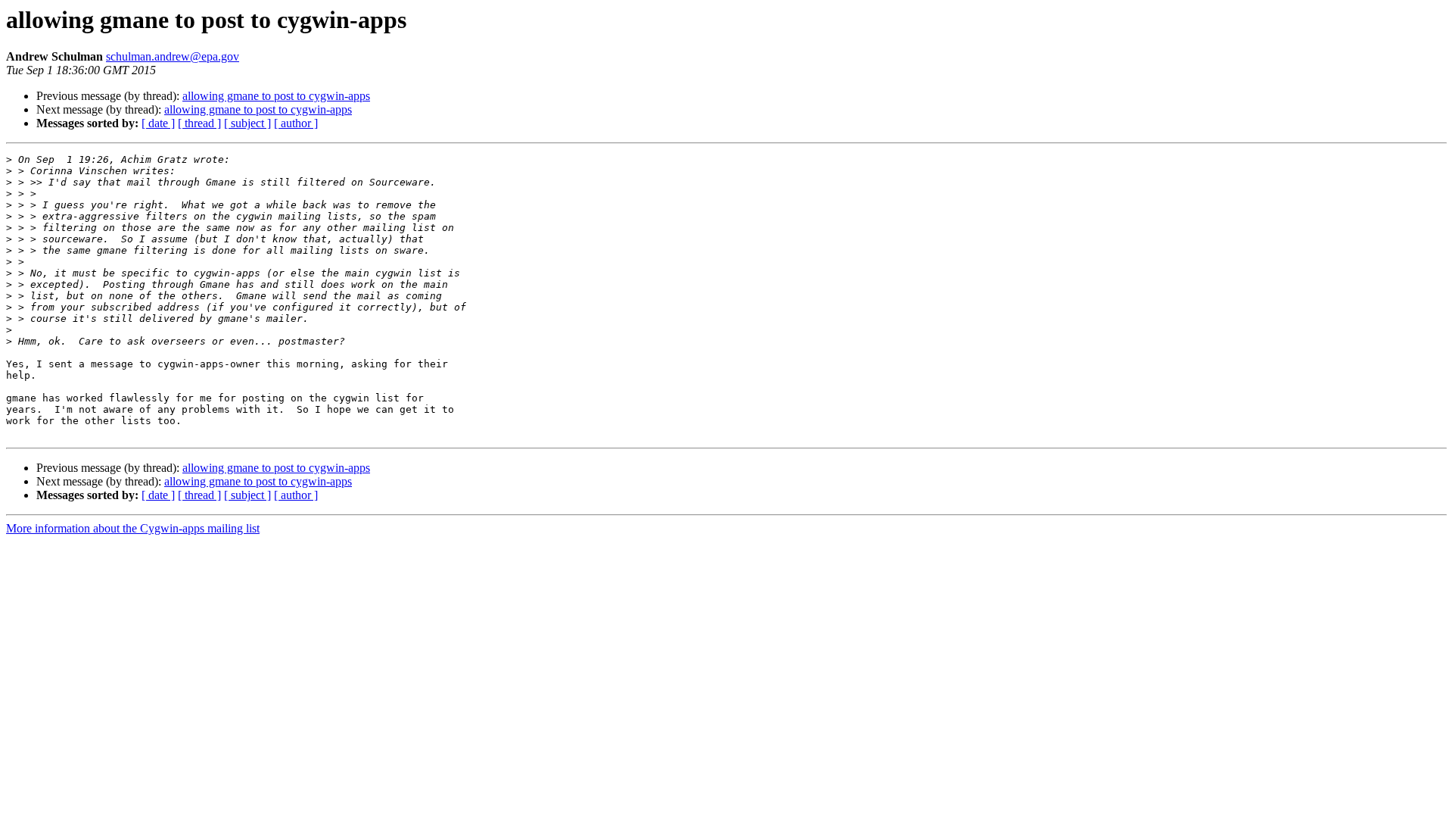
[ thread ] (199, 123)
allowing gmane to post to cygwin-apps (276, 95)
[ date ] (158, 123)
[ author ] (296, 123)
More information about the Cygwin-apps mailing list (133, 528)
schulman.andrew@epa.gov (172, 56)
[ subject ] (247, 123)
